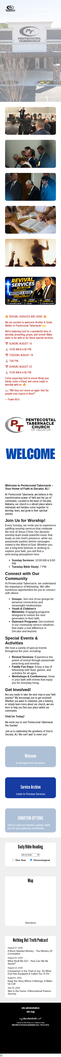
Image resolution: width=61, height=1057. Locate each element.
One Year (20, 860)
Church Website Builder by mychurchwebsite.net (25, 1025)
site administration (30, 1008)
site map (30, 1011)
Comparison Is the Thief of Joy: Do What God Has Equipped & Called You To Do (29, 972)
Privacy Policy (44, 1025)
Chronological (41, 860)
